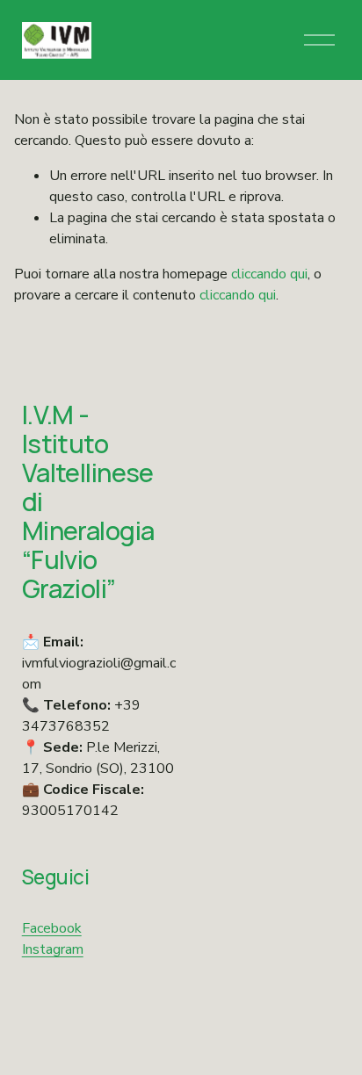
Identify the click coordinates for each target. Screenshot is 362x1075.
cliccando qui (269, 274)
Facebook (52, 928)
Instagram (52, 949)
